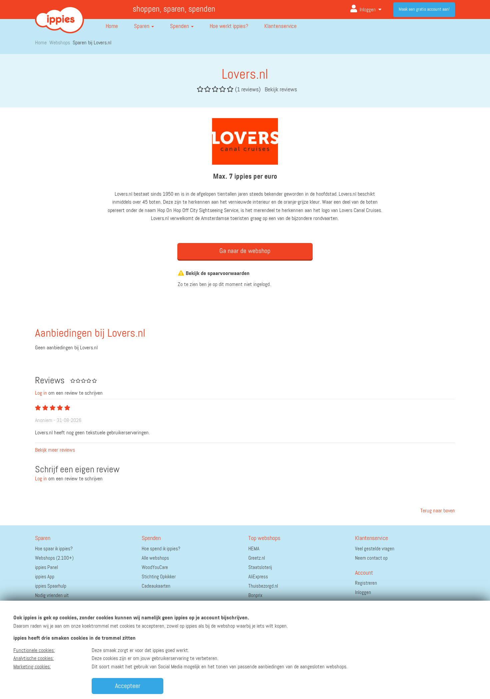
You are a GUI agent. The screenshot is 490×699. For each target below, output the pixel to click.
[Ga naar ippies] (59, 14)
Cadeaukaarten (156, 586)
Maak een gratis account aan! (424, 9)
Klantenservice (280, 26)
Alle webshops (155, 558)
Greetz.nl (256, 558)
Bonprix (255, 595)
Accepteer (127, 686)
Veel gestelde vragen (374, 548)
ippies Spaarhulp (50, 586)
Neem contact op (371, 558)
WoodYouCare (155, 567)
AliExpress (258, 576)
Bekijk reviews (281, 90)
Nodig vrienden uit (52, 595)
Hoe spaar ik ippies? (54, 548)
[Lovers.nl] (245, 141)
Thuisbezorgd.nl (263, 586)
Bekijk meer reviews (55, 450)
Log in (41, 393)
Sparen (142, 26)
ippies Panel (46, 567)
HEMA (253, 548)
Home (112, 26)
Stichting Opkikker (159, 576)
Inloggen (368, 9)
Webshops (59, 43)
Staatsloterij (260, 567)
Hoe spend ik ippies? (161, 548)
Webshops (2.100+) (54, 558)
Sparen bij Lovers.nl (92, 43)
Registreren (366, 583)
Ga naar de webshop (244, 251)
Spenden (180, 26)
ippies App (44, 576)
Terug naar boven (437, 511)
